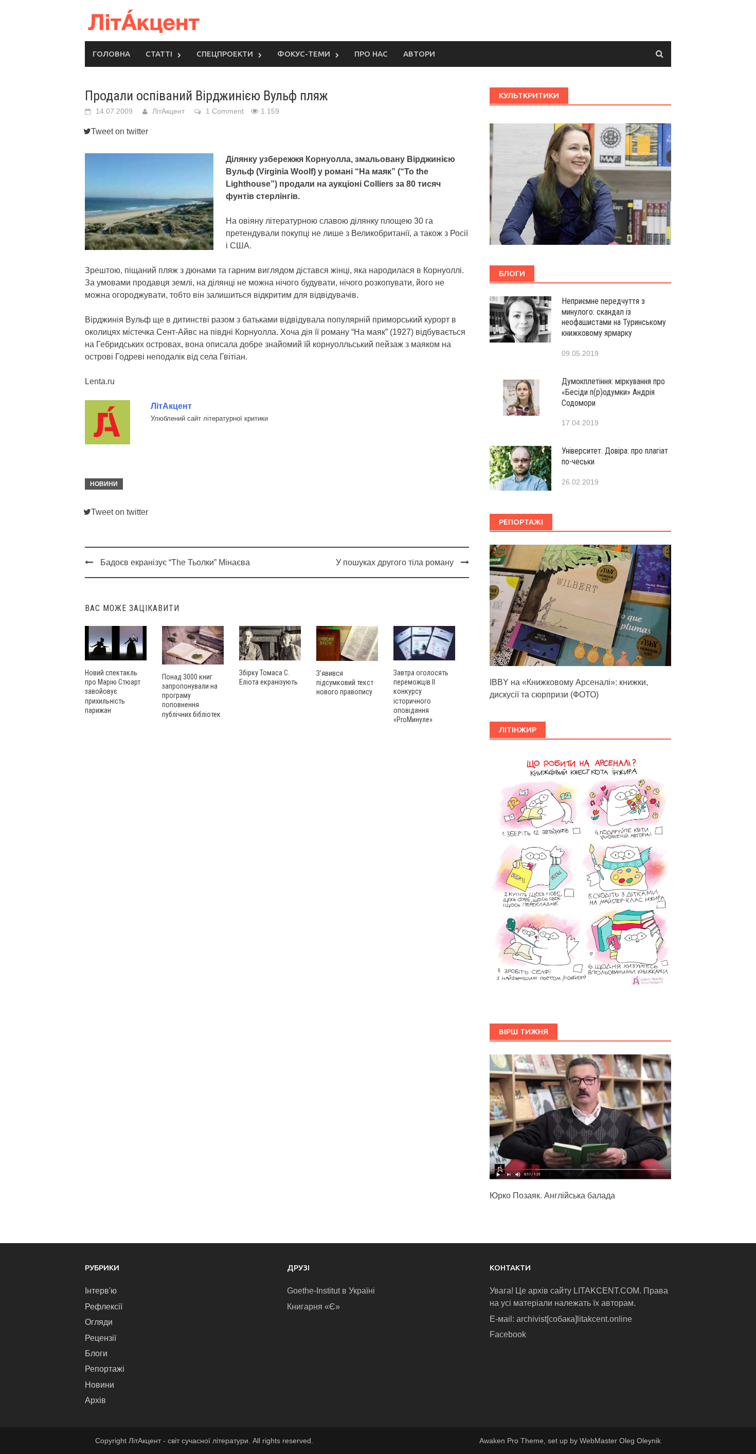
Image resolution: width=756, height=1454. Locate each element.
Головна (111, 53)
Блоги (96, 1353)
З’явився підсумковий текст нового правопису (344, 682)
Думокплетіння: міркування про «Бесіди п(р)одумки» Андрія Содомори (613, 392)
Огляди (99, 1322)
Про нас (371, 53)
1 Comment (225, 111)
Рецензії (100, 1338)
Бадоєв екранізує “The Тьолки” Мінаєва (175, 562)
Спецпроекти (224, 53)
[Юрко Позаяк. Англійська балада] (580, 1116)
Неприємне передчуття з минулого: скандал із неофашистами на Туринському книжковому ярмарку (614, 317)
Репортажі (104, 1369)
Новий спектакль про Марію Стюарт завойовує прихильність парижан (112, 691)
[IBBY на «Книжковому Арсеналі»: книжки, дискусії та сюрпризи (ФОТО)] (580, 604)
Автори (419, 53)
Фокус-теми (303, 53)
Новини (104, 484)
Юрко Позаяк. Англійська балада (552, 1195)
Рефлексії (103, 1306)
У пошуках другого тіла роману (395, 562)
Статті (159, 53)
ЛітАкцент (168, 111)
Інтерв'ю (101, 1290)
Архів (95, 1400)
